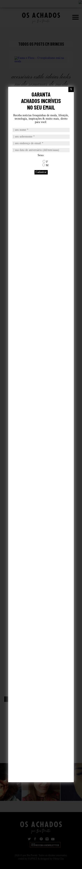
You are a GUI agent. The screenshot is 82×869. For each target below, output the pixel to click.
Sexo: (41, 155)
